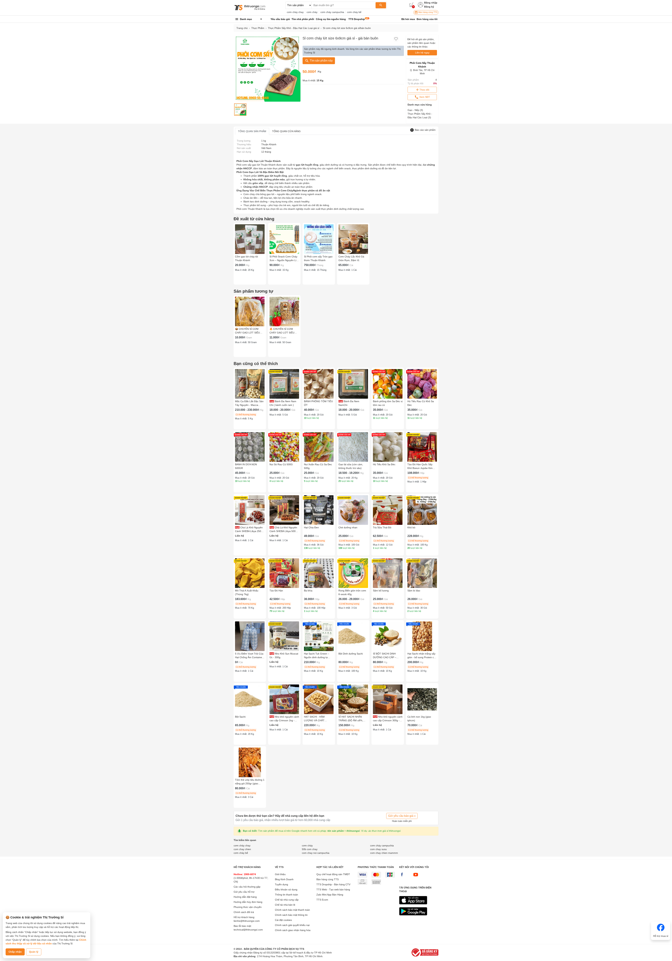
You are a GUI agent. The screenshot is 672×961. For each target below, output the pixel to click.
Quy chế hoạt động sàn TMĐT (333, 874)
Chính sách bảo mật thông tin (291, 915)
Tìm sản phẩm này (321, 60)
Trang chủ (242, 28)
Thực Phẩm (257, 28)
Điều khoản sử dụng (286, 889)
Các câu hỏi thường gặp (247, 886)
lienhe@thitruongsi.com (247, 920)
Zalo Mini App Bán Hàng (329, 894)
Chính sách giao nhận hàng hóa (292, 930)
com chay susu (378, 849)
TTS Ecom (322, 899)
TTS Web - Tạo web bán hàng (333, 889)
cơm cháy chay (295, 12)
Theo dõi (424, 89)
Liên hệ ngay (422, 52)
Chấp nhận (15, 951)
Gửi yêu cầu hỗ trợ (244, 891)
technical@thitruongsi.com (248, 929)
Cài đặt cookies (283, 920)
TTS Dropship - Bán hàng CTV (333, 884)
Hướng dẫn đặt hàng (245, 896)
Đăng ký (429, 6)
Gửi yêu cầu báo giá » (402, 815)
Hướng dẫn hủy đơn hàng (248, 902)
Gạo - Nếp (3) (415, 110)
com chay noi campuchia (315, 852)
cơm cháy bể (354, 12)
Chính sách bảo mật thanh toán (292, 909)
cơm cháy (312, 12)
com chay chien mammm (384, 852)
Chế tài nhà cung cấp (287, 899)
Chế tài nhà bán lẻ (285, 904)
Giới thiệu (280, 874)
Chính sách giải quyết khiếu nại (292, 925)
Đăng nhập (430, 2)
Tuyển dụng (281, 884)
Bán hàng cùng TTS (427, 12)
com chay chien (242, 849)
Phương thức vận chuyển (248, 907)
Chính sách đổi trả (244, 912)
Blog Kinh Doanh (284, 879)
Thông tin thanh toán (286, 894)
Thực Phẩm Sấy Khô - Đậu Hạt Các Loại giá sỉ (293, 28)
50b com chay (309, 849)
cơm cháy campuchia (332, 12)
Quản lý (33, 951)
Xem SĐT (424, 97)
